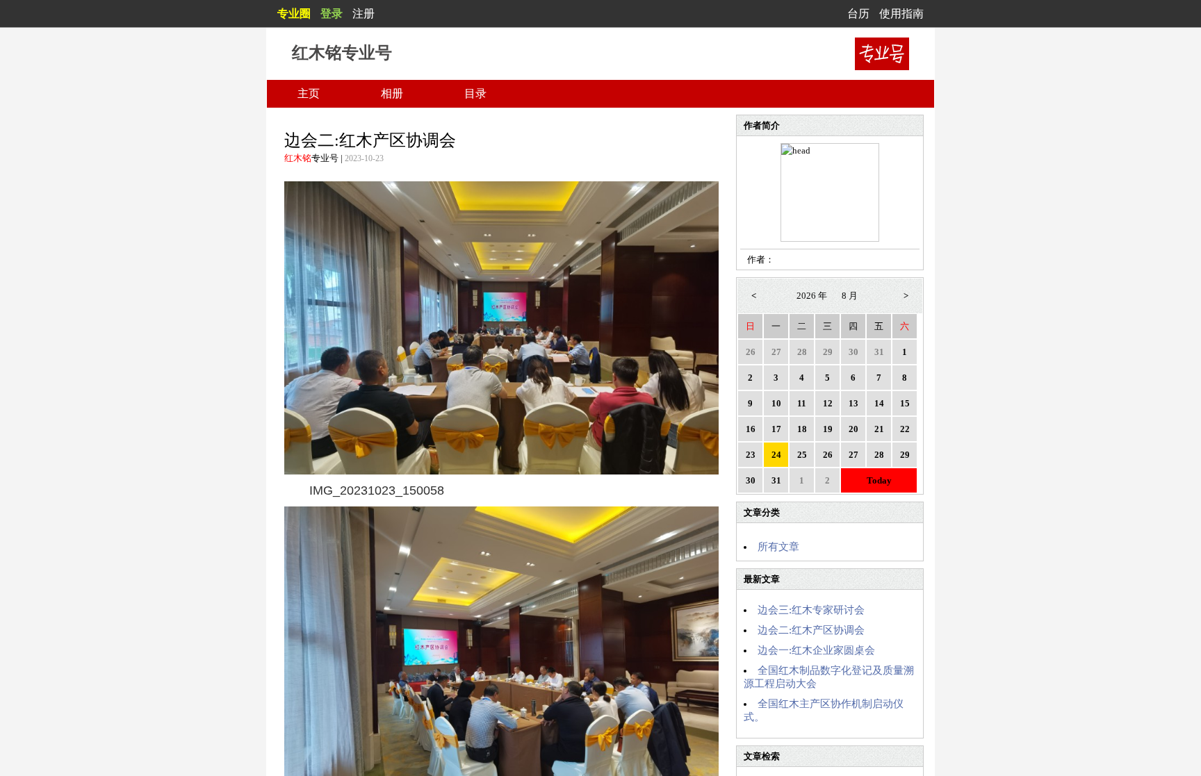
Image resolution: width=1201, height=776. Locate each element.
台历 (858, 13)
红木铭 (297, 158)
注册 (363, 13)
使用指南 (901, 13)
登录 (331, 13)
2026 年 (811, 295)
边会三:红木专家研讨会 (811, 610)
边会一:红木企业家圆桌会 (816, 650)
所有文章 (778, 546)
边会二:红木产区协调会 (811, 630)
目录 (475, 93)
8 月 (850, 295)
